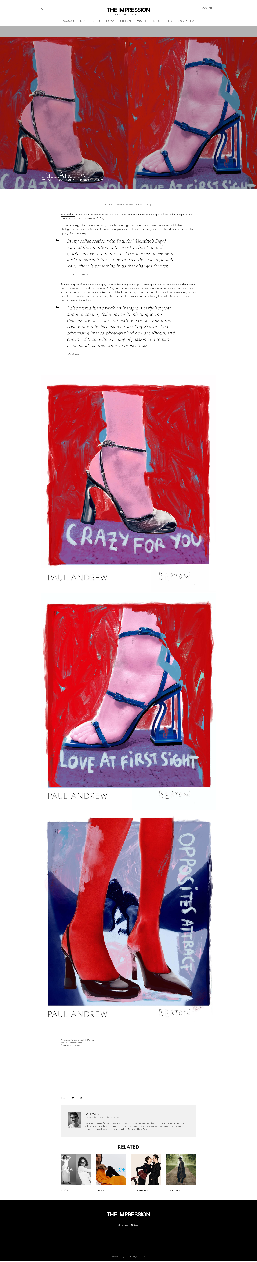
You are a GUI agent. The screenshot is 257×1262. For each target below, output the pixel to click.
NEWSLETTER (207, 8)
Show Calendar (186, 21)
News (83, 21)
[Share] (73, 1098)
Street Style (125, 21)
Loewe (100, 1190)
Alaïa (64, 1190)
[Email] (81, 1098)
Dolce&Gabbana (141, 1190)
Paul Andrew (68, 214)
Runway (110, 21)
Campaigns (68, 21)
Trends (156, 21)
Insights (96, 21)
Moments (142, 21)
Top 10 (169, 21)
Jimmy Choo (173, 1190)
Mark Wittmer (93, 1114)
